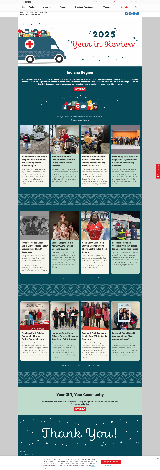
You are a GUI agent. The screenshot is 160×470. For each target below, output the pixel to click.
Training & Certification (85, 7)
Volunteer (107, 7)
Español (103, 1)
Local (26, 12)
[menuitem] (29, 7)
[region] (80, 463)
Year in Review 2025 (27, 455)
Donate (63, 7)
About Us (47, 7)
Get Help (124, 7)
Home (21, 12)
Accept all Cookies (111, 462)
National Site (134, 1)
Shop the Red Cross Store (119, 1)
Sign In (95, 1)
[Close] (158, 458)
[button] (136, 7)
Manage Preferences (111, 465)
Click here (86, 120)
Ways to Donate (43, 12)
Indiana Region (33, 12)
